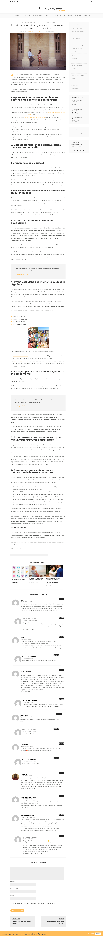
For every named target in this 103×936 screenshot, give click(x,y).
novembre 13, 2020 (33, 582)
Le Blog (48, 15)
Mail (14, 888)
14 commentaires (49, 31)
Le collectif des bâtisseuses (32, 15)
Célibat (73, 35)
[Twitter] (13, 1)
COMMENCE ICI (15, 15)
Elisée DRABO (26, 671)
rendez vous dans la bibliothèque (34, 117)
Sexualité (73, 78)
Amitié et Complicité (29, 22)
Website (12, 895)
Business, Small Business (77, 31)
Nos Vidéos (57, 15)
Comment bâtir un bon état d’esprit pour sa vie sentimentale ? (36, 580)
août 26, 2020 (49, 585)
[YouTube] (18, 1)
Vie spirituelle (75, 88)
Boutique (78, 15)
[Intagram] (16, 1)
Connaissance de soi (76, 41)
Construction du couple (46, 22)
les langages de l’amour (54, 112)
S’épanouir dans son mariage (17, 554)
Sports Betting (75, 85)
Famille (73, 55)
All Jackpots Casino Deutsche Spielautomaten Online (77, 102)
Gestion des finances (76, 65)
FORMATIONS (68, 15)
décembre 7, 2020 (16, 584)
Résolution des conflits (77, 72)
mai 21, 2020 (22, 31)
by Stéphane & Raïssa (35, 31)
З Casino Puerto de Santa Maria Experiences (77, 119)
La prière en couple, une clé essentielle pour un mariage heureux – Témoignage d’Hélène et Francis (53, 581)
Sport (72, 82)
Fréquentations (75, 61)
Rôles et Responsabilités (77, 75)
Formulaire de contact (77, 133)
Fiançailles (74, 58)
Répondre (61, 617)
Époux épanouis (75, 51)
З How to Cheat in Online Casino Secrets (77, 111)
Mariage (73, 68)
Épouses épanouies (76, 48)
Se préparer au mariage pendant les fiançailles (36, 554)
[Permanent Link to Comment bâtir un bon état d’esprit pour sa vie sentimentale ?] (37, 576)
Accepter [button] (98, 933)
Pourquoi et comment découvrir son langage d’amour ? (19, 581)
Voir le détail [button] (91, 933)
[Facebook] (11, 1)
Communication (75, 38)
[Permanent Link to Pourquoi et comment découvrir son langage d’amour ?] (20, 578)
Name (14, 882)
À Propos (87, 15)
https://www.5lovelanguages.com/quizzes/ (48, 786)
